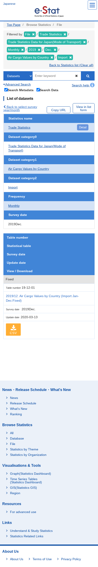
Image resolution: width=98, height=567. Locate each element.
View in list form (83, 108)
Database (17, 438)
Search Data (49, 90)
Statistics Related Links (26, 536)
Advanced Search (18, 84)
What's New (18, 408)
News (14, 397)
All (11, 433)
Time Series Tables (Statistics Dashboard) (26, 480)
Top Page (14, 25)
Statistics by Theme (24, 449)
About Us (16, 559)
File (12, 443)
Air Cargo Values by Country (28, 169)
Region (15, 493)
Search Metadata (21, 90)
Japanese (9, 3)
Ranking (16, 414)
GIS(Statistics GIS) (23, 487)
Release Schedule (23, 403)
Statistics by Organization (28, 454)
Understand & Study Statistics (31, 530)
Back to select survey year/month (20, 108)
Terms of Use (42, 559)
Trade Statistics (19, 127)
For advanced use (23, 511)
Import (13, 187)
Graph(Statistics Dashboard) (30, 473)
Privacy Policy (71, 559)
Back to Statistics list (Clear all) (71, 65)
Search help (81, 85)
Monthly (14, 206)
